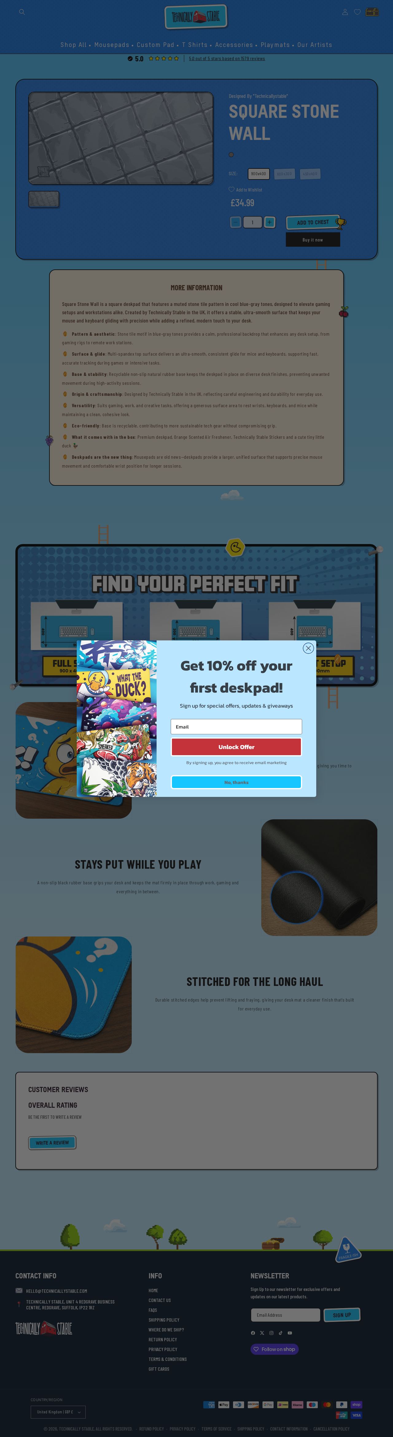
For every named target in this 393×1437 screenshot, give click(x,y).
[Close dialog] (308, 648)
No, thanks (236, 782)
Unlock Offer (237, 746)
